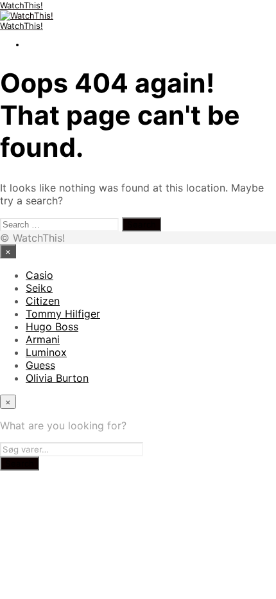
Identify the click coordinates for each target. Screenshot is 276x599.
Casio (39, 275)
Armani (43, 339)
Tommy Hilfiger (63, 313)
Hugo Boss (52, 326)
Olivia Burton (57, 377)
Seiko (39, 288)
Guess (40, 365)
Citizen (43, 300)
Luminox (46, 352)
